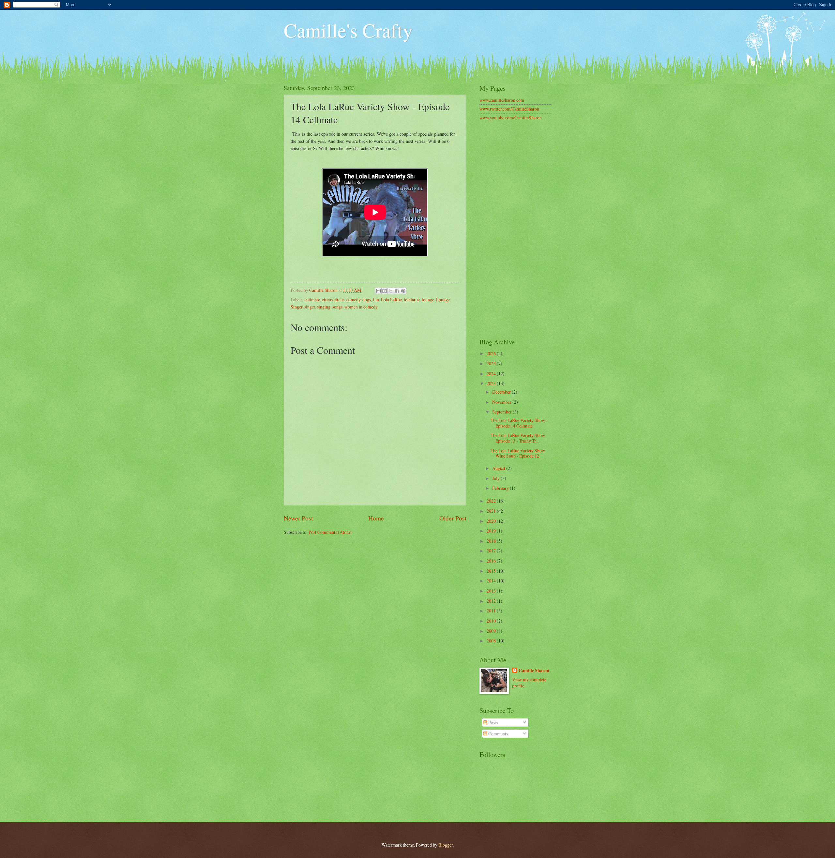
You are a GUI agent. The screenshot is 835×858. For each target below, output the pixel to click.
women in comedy (361, 307)
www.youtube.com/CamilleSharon (510, 117)
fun (376, 299)
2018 (492, 541)
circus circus (333, 299)
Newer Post (298, 518)
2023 (492, 383)
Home (376, 518)
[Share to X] (390, 291)
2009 (492, 631)
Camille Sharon (534, 671)
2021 (492, 511)
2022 (492, 501)
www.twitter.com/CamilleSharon (509, 109)
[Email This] (378, 291)
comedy (353, 299)
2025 (492, 363)
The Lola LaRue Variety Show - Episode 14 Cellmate (519, 423)
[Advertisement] (515, 230)
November (502, 402)
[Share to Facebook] (397, 291)
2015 (492, 571)
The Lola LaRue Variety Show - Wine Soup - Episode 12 (519, 453)
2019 (492, 531)
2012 (492, 601)
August (499, 468)
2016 (492, 561)
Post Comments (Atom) (330, 532)
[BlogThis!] (384, 291)
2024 (492, 373)
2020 (492, 521)
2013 (492, 591)
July (496, 478)
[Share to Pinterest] (403, 291)
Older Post (452, 518)
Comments (497, 733)
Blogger (445, 845)
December (502, 392)
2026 (492, 353)
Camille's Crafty (348, 30)
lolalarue (412, 299)
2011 (492, 611)
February (501, 488)
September (502, 412)
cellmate (312, 299)
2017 (492, 551)
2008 (492, 641)
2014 (492, 581)
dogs (366, 299)
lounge (428, 299)
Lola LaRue (391, 299)
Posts (492, 722)
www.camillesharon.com (501, 100)
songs (337, 307)
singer (309, 307)
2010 (492, 621)
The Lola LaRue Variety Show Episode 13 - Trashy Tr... (518, 438)
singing (323, 307)
